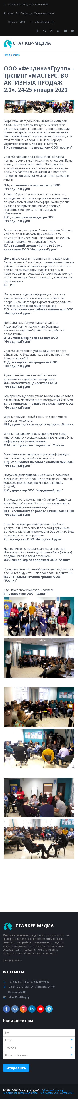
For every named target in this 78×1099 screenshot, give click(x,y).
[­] (55, 43)
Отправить (16, 1068)
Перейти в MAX (16, 22)
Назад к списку (11, 54)
